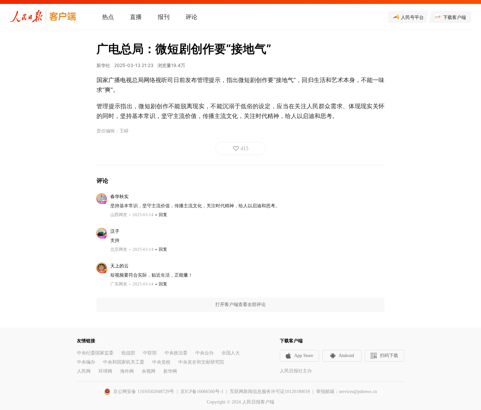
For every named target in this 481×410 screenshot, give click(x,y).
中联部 (150, 352)
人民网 (84, 371)
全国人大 (231, 352)
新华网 (170, 371)
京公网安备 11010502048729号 (143, 391)
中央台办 (204, 352)
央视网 (148, 371)
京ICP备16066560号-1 (201, 391)
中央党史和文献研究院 (201, 362)
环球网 (105, 371)
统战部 (128, 352)
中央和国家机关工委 (123, 362)
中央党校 (161, 362)
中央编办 (86, 362)
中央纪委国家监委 (95, 352)
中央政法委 (176, 352)
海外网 (127, 371)
